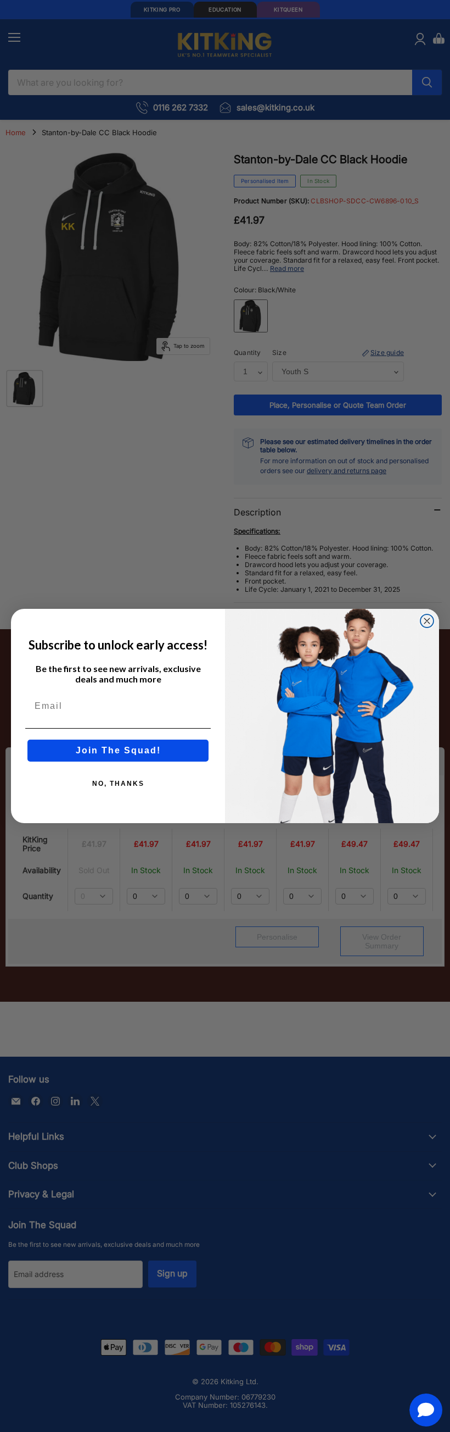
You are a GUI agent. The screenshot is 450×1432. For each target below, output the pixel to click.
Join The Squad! (118, 750)
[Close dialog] (427, 621)
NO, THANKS (118, 783)
